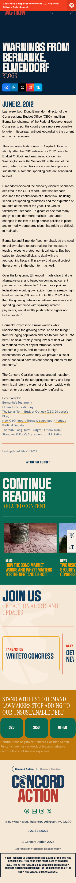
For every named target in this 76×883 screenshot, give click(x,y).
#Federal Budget (38, 462)
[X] (49, 811)
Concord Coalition (50, 769)
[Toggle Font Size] (71, 547)
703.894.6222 (38, 831)
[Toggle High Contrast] (71, 535)
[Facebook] (27, 811)
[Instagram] (42, 811)
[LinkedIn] (34, 811)
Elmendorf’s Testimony (18, 407)
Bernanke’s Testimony (17, 402)
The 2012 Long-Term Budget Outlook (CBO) (32, 430)
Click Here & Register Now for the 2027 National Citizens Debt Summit (31, 6)
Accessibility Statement (29, 849)
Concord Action (24, 769)
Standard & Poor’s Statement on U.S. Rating (32, 434)
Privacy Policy (52, 849)
